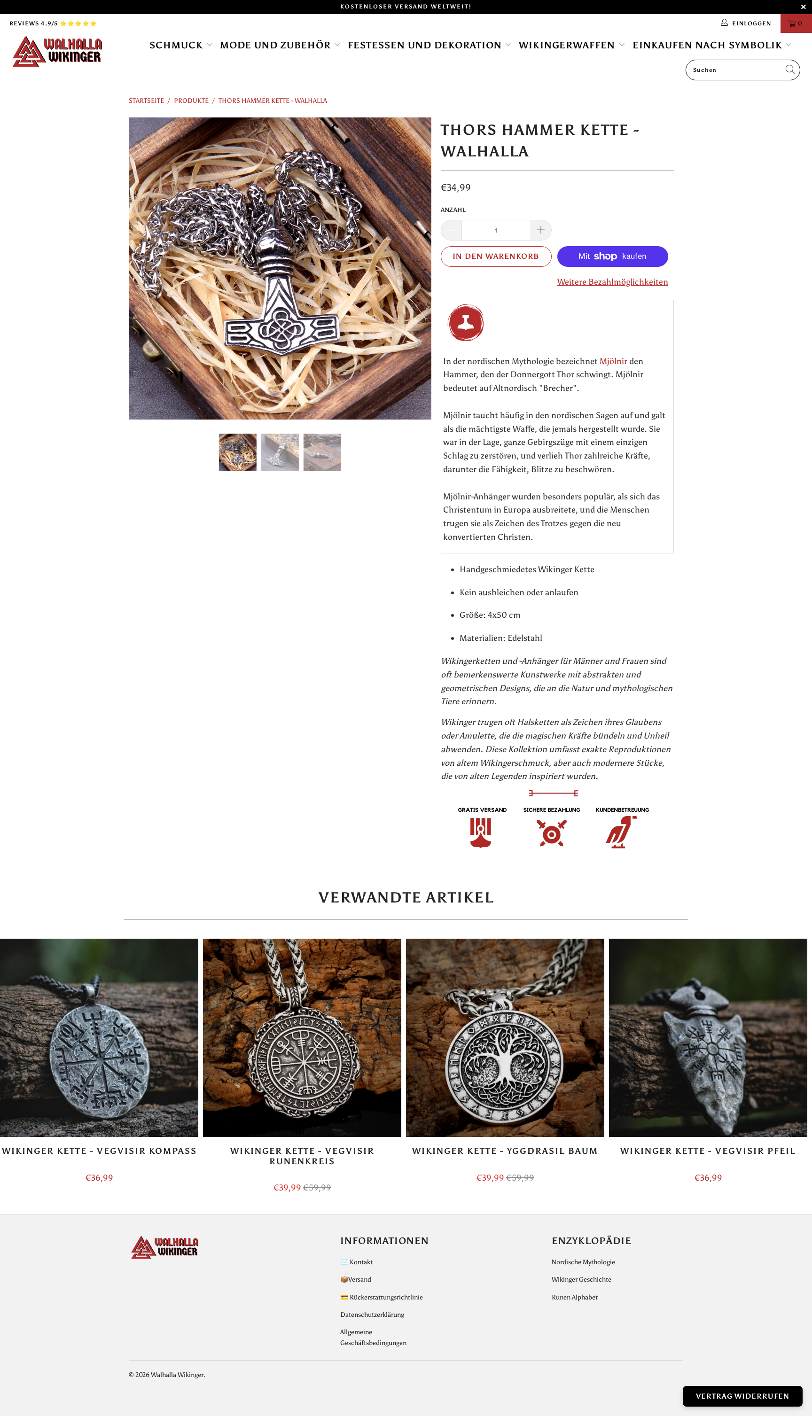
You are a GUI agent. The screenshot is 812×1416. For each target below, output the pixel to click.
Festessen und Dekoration (426, 45)
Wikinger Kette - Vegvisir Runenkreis (302, 1038)
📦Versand (355, 1280)
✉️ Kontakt (356, 1262)
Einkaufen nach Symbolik (708, 45)
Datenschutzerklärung (372, 1315)
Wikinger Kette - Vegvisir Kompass (99, 1038)
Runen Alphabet (575, 1297)
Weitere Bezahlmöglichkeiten (612, 282)
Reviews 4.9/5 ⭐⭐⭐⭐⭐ (53, 23)
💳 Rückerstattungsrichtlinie (381, 1297)
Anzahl (453, 209)
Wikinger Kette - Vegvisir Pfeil (708, 1038)
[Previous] (145, 268)
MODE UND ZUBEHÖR (277, 45)
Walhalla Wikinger (177, 1375)
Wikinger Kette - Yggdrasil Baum (505, 1038)
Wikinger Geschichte (581, 1280)
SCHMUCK (177, 45)
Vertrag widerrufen (742, 1396)
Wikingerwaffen (568, 45)
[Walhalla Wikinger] (69, 52)
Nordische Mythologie (583, 1262)
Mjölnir (613, 361)
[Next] (415, 268)
